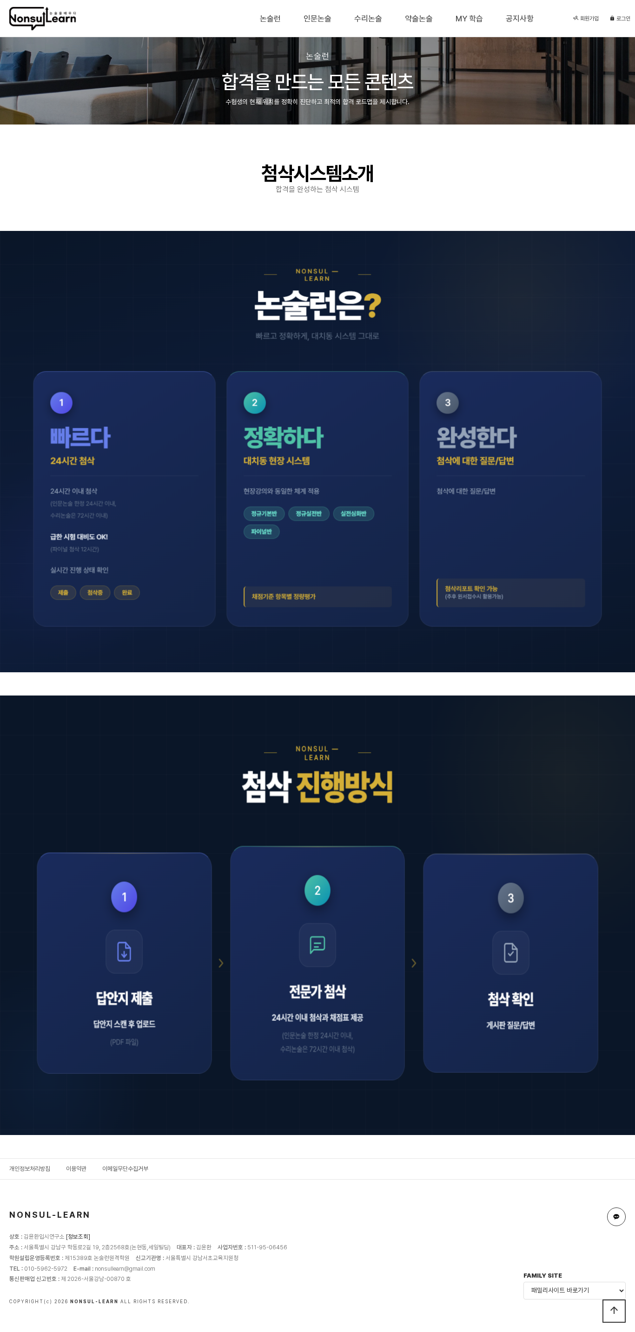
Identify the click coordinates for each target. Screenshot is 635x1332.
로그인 (622, 18)
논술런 (270, 18)
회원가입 (589, 18)
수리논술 (368, 18)
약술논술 (419, 18)
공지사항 (520, 18)
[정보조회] (78, 1236)
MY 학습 (469, 18)
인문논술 (317, 18)
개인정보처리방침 (29, 1168)
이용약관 (76, 1168)
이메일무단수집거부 (125, 1168)
